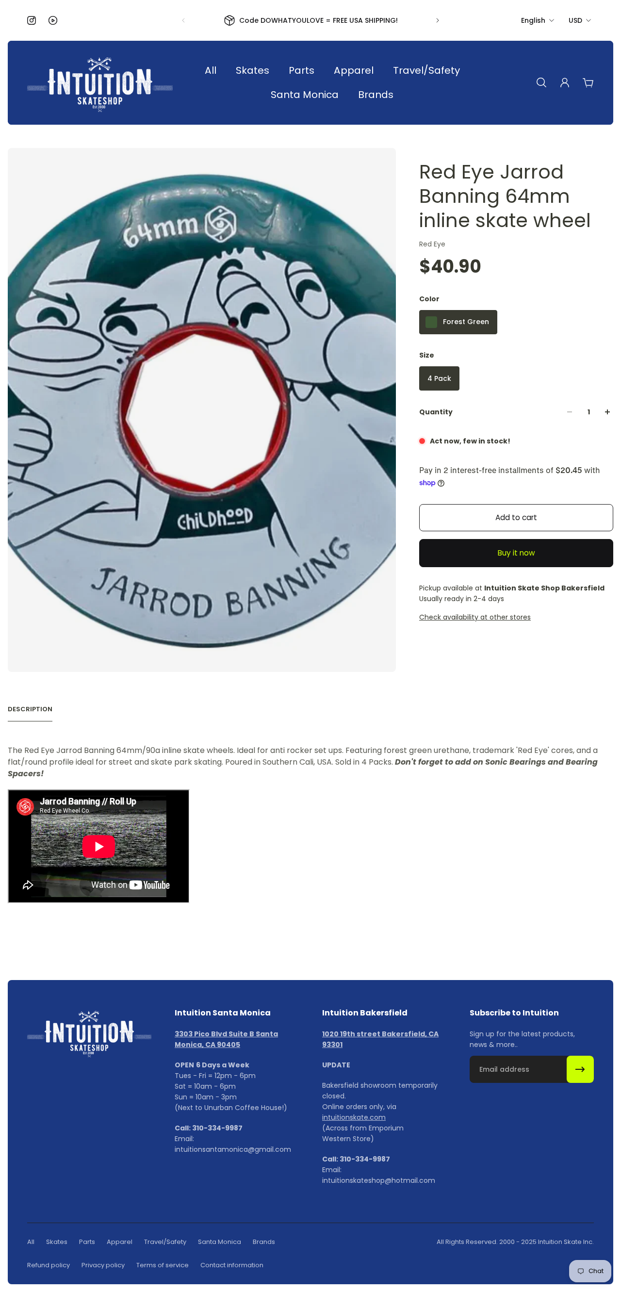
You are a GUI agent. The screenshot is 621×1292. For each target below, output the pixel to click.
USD (575, 20)
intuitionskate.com (354, 1117)
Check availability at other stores (475, 617)
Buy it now (516, 553)
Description (30, 709)
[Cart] (588, 82)
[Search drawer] (541, 82)
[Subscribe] (580, 1069)
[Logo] (100, 83)
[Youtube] (53, 20)
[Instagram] (31, 20)
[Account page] (564, 82)
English (533, 20)
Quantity (436, 412)
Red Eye (432, 244)
